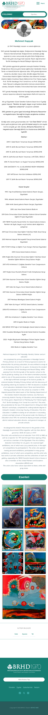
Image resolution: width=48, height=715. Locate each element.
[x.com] (24, 693)
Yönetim (12, 687)
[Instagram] (28, 693)
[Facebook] (20, 693)
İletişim (36, 687)
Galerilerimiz (27, 687)
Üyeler (19, 687)
